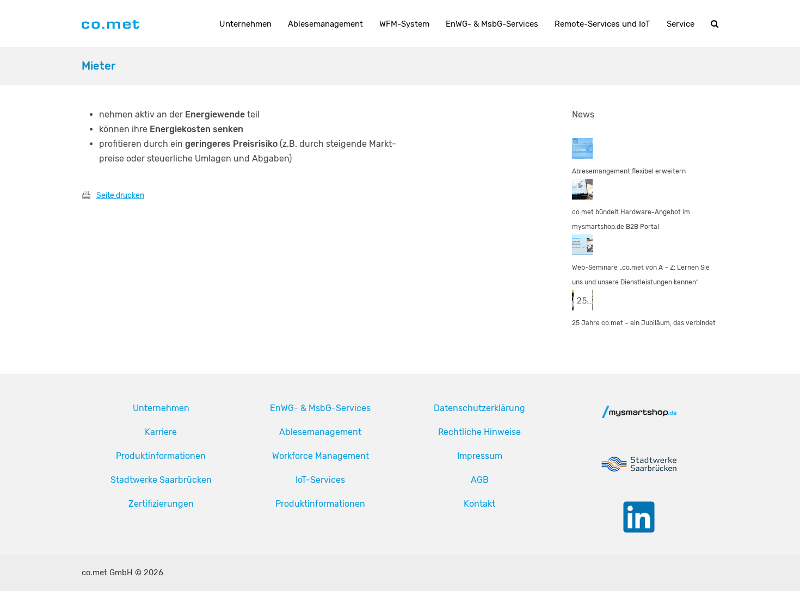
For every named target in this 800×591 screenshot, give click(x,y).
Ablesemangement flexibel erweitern (629, 171)
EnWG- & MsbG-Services (320, 408)
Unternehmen (161, 408)
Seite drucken (120, 195)
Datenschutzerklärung (479, 408)
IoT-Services (320, 480)
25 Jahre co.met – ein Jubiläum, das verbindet (644, 323)
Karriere (161, 432)
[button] (715, 24)
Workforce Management (320, 456)
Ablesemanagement (320, 432)
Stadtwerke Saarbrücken (161, 480)
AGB (480, 480)
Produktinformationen (161, 456)
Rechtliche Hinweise (479, 432)
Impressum (479, 456)
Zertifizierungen (161, 504)
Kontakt (479, 504)
